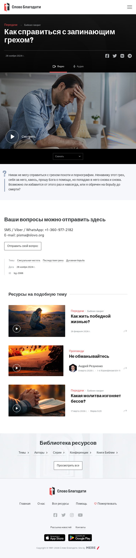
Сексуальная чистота (28, 260)
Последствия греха (53, 260)
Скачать (59, 156)
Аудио (80, 66)
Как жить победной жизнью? (91, 319)
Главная (24, 503)
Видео (60, 66)
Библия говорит (32, 25)
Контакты (81, 527)
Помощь (81, 503)
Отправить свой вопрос (22, 246)
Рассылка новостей (60, 527)
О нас (41, 503)
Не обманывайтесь (89, 357)
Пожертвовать (107, 503)
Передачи (10, 25)
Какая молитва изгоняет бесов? (96, 399)
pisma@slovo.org (30, 235)
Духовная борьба (75, 260)
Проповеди (76, 351)
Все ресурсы (60, 503)
